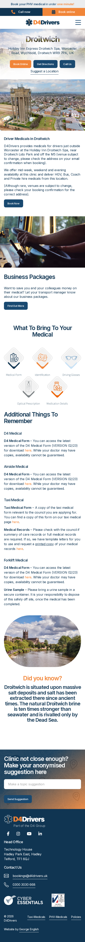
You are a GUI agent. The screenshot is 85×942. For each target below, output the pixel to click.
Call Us (67, 64)
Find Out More (16, 305)
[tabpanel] (42, 705)
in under (42, 4)
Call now (24, 12)
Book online (67, 12)
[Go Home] (43, 22)
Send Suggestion (18, 799)
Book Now (14, 203)
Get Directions (45, 64)
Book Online (20, 64)
